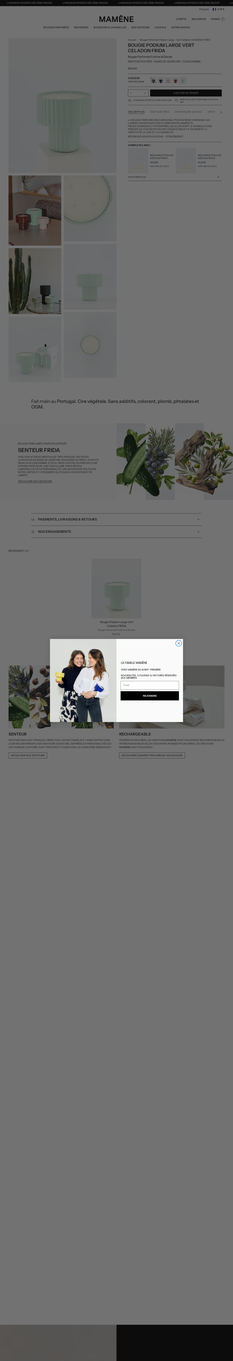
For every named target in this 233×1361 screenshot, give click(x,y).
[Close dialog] (179, 643)
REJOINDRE (150, 695)
